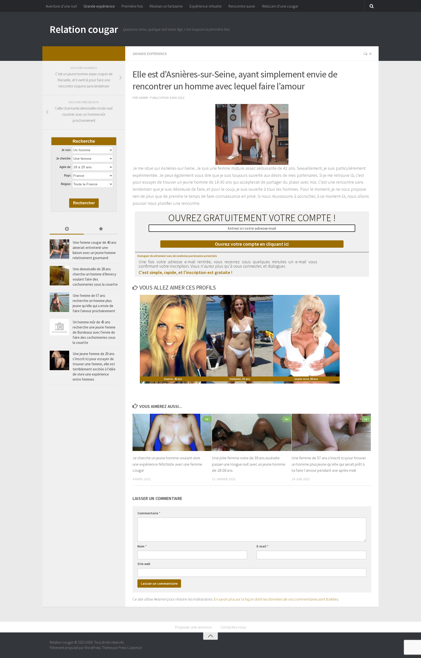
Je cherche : (64, 158)
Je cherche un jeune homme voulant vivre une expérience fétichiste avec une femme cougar (167, 464)
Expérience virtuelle (206, 6)
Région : (66, 184)
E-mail (262, 546)
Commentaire (148, 513)
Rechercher (84, 203)
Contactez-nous (233, 627)
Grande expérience (99, 6)
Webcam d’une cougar (280, 6)
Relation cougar (84, 29)
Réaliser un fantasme (166, 6)
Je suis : (66, 150)
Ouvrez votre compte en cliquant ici (252, 244)
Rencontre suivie (242, 6)
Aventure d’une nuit (61, 6)
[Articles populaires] (101, 229)
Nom (142, 546)
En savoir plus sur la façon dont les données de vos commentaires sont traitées (276, 599)
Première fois (132, 6)
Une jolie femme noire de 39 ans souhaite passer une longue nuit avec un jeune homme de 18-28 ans (248, 464)
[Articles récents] (67, 229)
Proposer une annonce (193, 627)
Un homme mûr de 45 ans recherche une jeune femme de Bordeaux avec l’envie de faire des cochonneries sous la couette (94, 332)
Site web (143, 564)
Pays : (68, 175)
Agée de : (65, 167)
